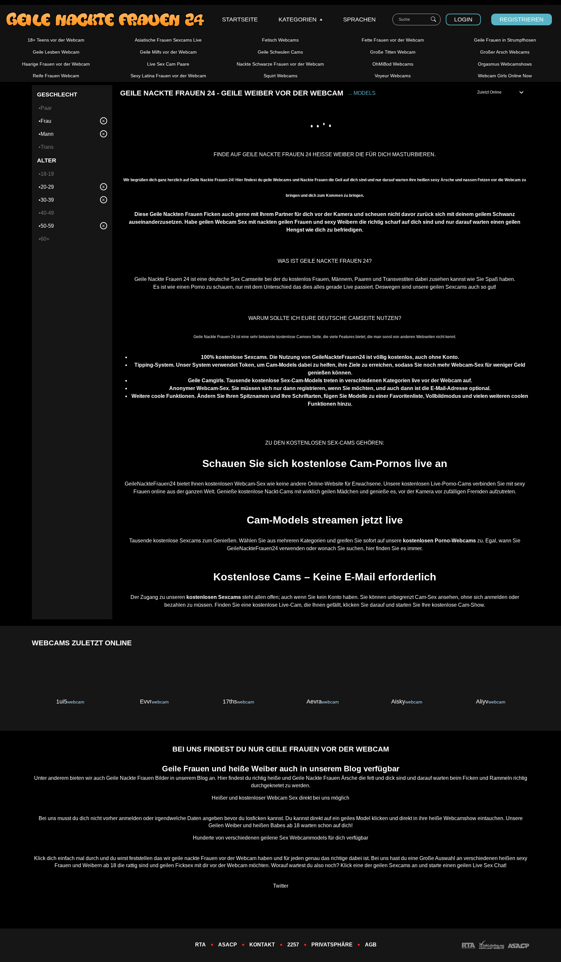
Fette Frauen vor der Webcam (393, 40)
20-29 (47, 187)
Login (463, 19)
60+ (45, 239)
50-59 (47, 226)
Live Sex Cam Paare (168, 64)
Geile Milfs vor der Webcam (168, 52)
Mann (47, 134)
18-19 (47, 174)
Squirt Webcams (280, 75)
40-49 (47, 213)
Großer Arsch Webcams (505, 52)
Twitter (280, 886)
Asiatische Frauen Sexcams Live (168, 40)
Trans (47, 147)
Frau (46, 121)
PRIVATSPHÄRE (332, 944)
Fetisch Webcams (280, 40)
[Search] (433, 19)
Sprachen (359, 19)
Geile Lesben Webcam (56, 52)
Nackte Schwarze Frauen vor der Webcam (280, 64)
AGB (371, 944)
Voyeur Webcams (393, 75)
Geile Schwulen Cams (280, 52)
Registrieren (521, 19)
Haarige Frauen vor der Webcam (56, 64)
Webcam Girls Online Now (505, 75)
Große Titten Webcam (393, 52)
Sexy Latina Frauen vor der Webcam (168, 75)
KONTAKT (262, 944)
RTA (200, 944)
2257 (293, 944)
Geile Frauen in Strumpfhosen (505, 40)
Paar (46, 108)
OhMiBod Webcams (392, 64)
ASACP (227, 944)
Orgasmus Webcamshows (505, 64)
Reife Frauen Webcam (56, 75)
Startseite (240, 19)
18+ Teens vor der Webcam (56, 40)
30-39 (47, 200)
